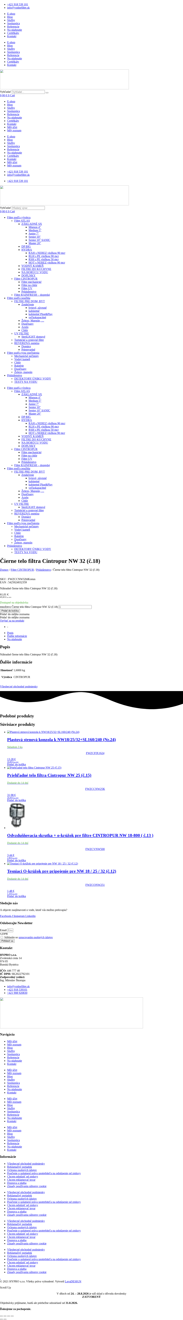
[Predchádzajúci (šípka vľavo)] (1, 1319)
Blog (10, 16)
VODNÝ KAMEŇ (32, 265)
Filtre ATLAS (22, 220)
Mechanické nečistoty (26, 356)
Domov (4, 569)
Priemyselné (28, 349)
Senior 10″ (35, 236)
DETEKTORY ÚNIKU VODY (32, 378)
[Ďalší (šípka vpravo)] (5, 1319)
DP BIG (26, 246)
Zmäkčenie (27, 304)
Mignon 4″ (35, 227)
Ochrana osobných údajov (22, 1170)
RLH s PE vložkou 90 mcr (44, 256)
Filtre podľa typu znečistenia (23, 352)
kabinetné (34, 310)
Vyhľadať (5, 91)
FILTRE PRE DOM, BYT (29, 301)
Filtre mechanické (31, 281)
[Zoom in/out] (1, 1316)
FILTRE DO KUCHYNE (36, 269)
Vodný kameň (22, 359)
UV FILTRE (21, 333)
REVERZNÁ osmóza (26, 343)
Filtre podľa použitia (18, 298)
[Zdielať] (8, 1316)
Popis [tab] (10, 632)
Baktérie (19, 365)
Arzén (24, 327)
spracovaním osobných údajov (36, 937)
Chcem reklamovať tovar (21, 1179)
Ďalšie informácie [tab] (17, 636)
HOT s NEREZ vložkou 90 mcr (47, 262)
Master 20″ (35, 243)
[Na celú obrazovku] (5, 1316)
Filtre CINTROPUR (26, 278)
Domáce (26, 346)
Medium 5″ (35, 230)
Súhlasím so (28, 937)
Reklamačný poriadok (19, 1166)
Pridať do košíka (10, 610)
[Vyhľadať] (47, 92)
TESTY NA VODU (25, 381)
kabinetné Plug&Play (41, 314)
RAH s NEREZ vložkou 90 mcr (47, 252)
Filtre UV (26, 288)
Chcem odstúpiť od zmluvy (22, 1176)
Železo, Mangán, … (32, 320)
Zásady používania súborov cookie (26, 1186)
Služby (11, 20)
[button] (14, 614)
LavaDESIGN (73, 1281)
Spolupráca (13, 23)
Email (3, 930)
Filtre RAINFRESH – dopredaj (32, 294)
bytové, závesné (38, 307)
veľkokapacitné (37, 317)
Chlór (24, 330)
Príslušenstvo (28, 291)
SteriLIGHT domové (33, 336)
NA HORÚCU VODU (34, 272)
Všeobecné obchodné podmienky (19, 686)
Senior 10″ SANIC (39, 240)
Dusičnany (27, 323)
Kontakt (11, 36)
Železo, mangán (23, 372)
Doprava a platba (16, 1182)
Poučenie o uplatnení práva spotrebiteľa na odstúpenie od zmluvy (44, 1173)
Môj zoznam (14, 130)
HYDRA (26, 249)
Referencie (13, 26)
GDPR (4, 933)
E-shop (11, 13)
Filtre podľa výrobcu (19, 217)
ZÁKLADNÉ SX (31, 223)
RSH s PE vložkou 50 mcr (44, 259)
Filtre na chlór (29, 285)
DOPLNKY (28, 275)
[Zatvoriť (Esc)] (12, 1316)
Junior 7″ (34, 233)
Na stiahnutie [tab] (14, 639)
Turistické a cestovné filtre (29, 339)
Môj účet (12, 127)
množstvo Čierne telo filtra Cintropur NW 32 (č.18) (29, 606)
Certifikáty (13, 33)
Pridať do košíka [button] (16, 764)
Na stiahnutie (14, 29)
